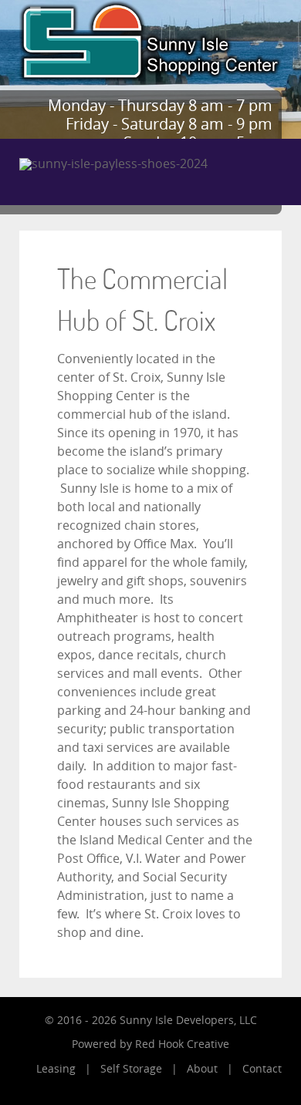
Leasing (56, 1069)
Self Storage (131, 1069)
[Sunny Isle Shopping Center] (150, 40)
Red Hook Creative (182, 1044)
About (202, 1069)
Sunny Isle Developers (177, 1020)
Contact (262, 1069)
